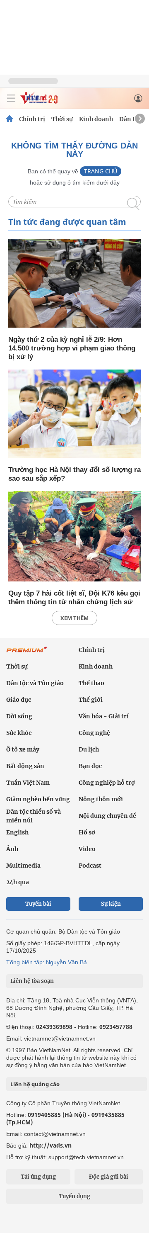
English (17, 832)
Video (87, 849)
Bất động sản (25, 766)
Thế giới (91, 699)
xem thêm (74, 618)
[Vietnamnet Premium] (27, 653)
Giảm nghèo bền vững (38, 799)
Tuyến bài (38, 903)
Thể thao (91, 683)
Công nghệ (94, 733)
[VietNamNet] (9, 119)
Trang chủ (100, 171)
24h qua (17, 882)
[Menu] (11, 98)
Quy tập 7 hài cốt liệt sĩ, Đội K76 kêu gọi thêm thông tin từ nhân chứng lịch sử (74, 597)
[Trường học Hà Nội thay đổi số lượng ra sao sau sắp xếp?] (74, 415)
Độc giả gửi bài (108, 1176)
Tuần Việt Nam (28, 782)
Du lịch (89, 749)
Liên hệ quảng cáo (35, 1084)
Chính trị (32, 119)
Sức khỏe (19, 733)
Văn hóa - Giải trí (104, 716)
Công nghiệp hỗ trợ (107, 782)
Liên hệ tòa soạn (32, 981)
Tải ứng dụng (38, 1176)
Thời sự (62, 119)
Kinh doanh (96, 119)
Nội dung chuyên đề (107, 816)
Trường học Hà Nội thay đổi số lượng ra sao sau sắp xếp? (74, 474)
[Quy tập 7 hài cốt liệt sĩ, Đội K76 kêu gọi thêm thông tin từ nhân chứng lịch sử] (74, 537)
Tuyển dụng (74, 1196)
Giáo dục (18, 699)
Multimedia (23, 865)
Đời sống (19, 716)
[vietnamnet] (39, 101)
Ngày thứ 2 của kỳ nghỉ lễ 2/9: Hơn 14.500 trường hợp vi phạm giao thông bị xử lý (71, 348)
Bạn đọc (90, 766)
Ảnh (12, 849)
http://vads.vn (50, 1145)
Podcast (90, 865)
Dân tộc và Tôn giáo (35, 683)
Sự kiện (111, 903)
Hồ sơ (87, 832)
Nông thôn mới (101, 799)
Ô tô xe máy (22, 749)
